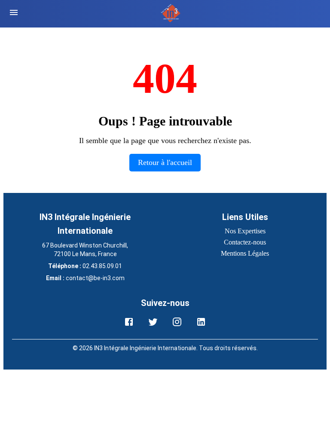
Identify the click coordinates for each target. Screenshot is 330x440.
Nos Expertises (245, 231)
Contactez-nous (245, 242)
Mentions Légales (245, 253)
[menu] (13, 14)
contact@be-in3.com (95, 278)
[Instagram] (177, 321)
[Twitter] (153, 321)
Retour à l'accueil (165, 162)
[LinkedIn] (201, 321)
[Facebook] (129, 321)
